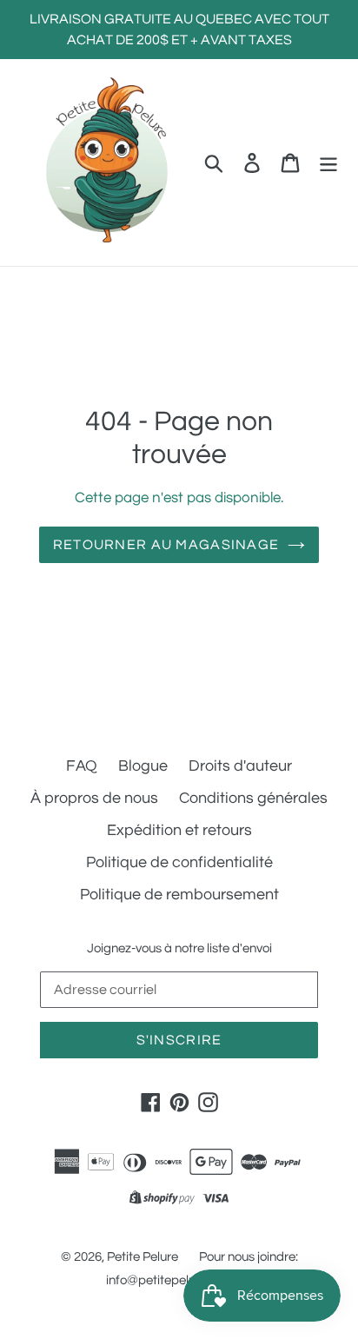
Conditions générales (253, 798)
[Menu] (328, 162)
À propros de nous (94, 798)
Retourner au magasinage (166, 545)
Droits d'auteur (240, 766)
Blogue (143, 766)
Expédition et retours (179, 830)
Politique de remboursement (179, 894)
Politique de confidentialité (179, 862)
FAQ (81, 766)
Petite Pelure (142, 1256)
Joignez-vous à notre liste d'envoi (179, 948)
